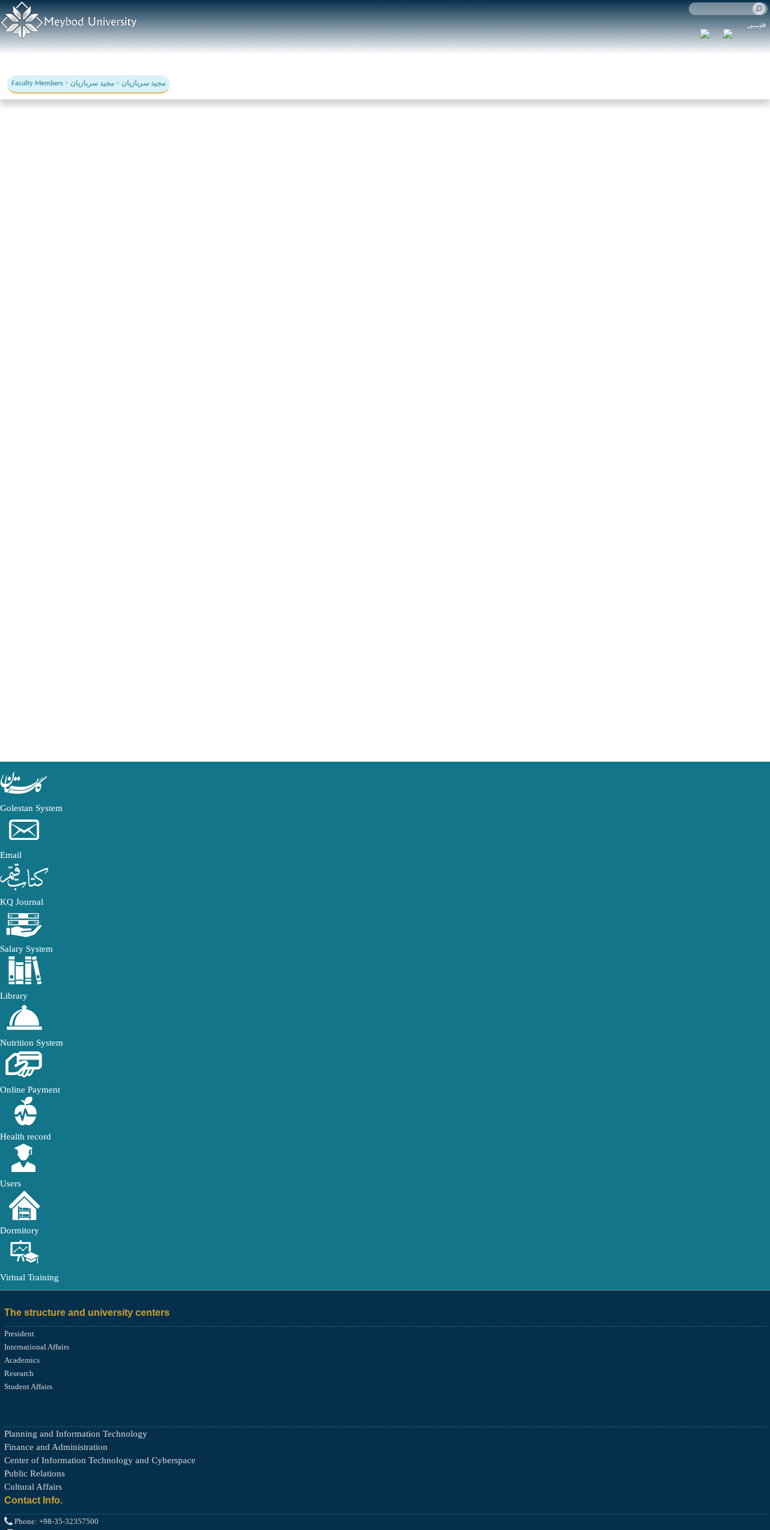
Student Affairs (28, 1386)
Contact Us (245, 57)
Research (154, 57)
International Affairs (36, 1346)
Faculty (21, 57)
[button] (24, 795)
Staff (58, 57)
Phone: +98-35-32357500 (56, 1521)
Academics (22, 1360)
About (198, 57)
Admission (101, 57)
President (19, 1333)
